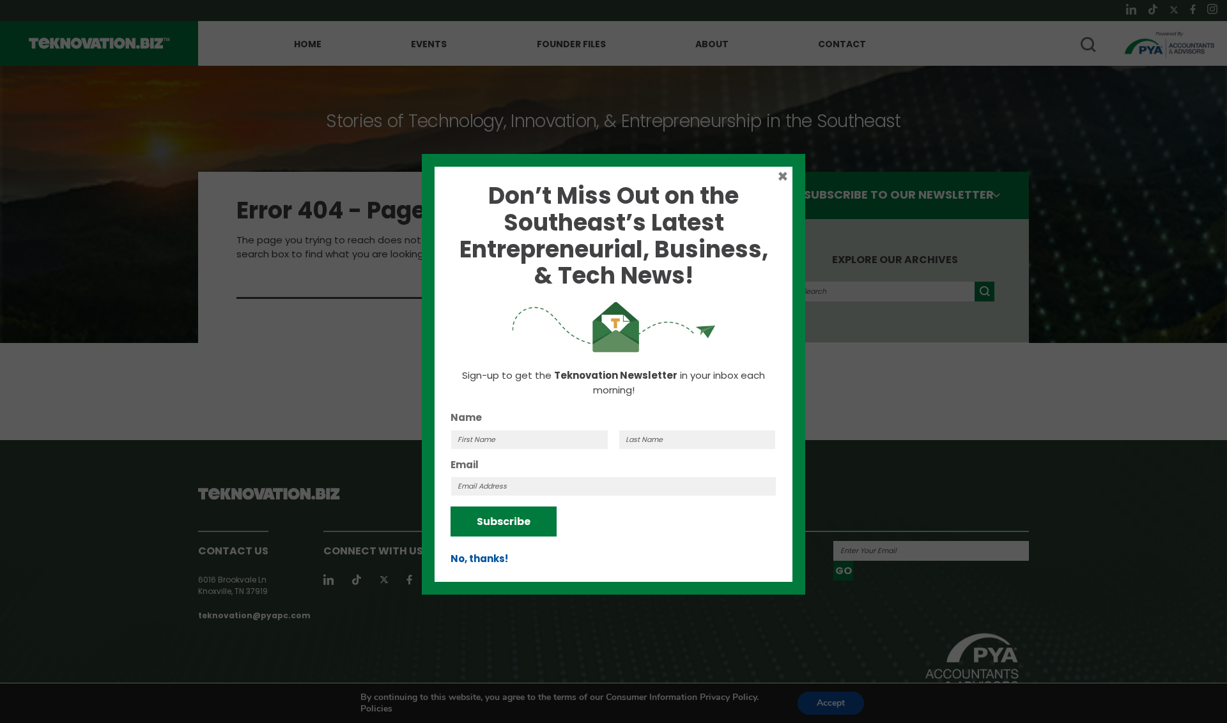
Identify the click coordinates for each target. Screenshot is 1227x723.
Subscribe (503, 521)
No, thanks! (479, 558)
